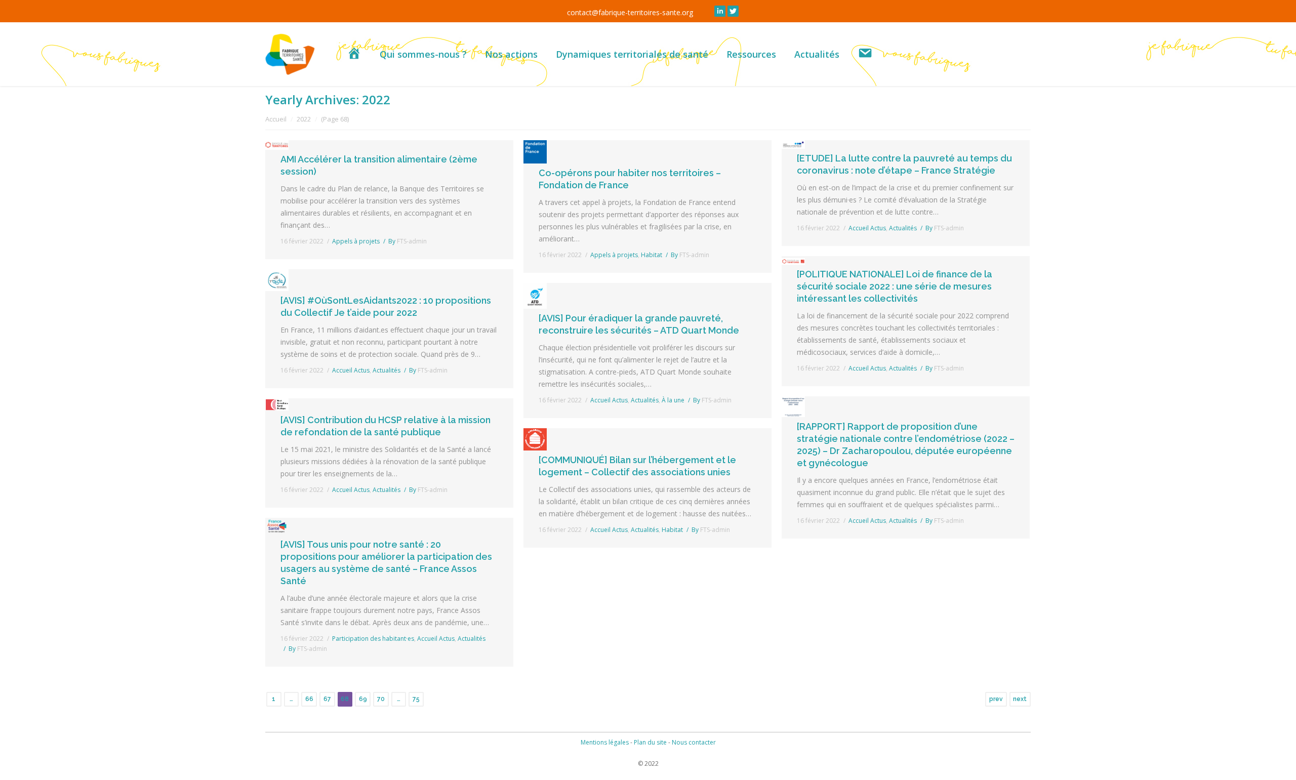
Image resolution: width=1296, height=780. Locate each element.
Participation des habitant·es (373, 638)
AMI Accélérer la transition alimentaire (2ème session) (378, 165)
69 (363, 699)
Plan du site (650, 742)
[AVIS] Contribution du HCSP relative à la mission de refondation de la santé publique (385, 426)
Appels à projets (356, 241)
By (407, 241)
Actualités (386, 370)
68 (345, 699)
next (1020, 699)
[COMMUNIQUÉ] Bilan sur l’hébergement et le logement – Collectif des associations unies (637, 466)
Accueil (276, 119)
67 (327, 699)
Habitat (651, 255)
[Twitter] (733, 11)
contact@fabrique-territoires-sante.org (630, 12)
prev (996, 699)
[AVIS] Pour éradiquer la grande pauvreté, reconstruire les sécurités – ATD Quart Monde (639, 324)
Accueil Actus (351, 370)
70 (381, 699)
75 (416, 699)
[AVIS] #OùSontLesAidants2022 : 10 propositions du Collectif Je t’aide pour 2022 (385, 306)
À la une (673, 400)
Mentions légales (605, 742)
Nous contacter (694, 742)
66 (309, 699)
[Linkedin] (719, 11)
